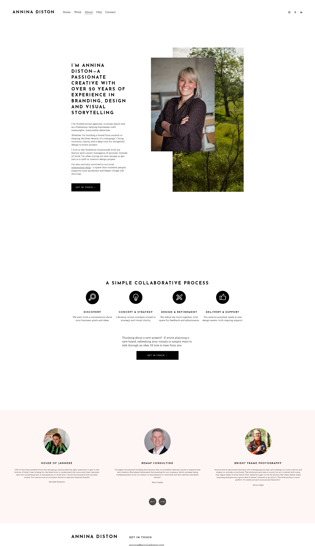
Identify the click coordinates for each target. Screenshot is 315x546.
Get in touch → (86, 187)
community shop (81, 167)
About (89, 12)
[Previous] (152, 501)
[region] (157, 458)
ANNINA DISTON (34, 12)
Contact (110, 12)
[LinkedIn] (301, 12)
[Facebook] (295, 12)
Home (67, 12)
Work (77, 12)
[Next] (162, 501)
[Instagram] (289, 12)
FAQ (99, 12)
